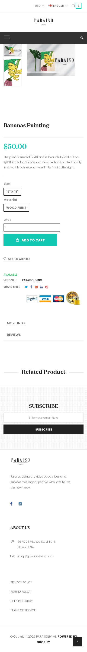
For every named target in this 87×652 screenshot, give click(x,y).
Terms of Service (22, 610)
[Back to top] (77, 641)
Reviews (14, 334)
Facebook (31, 287)
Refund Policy (20, 592)
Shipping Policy (21, 601)
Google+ (36, 287)
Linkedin (41, 287)
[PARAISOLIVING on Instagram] (20, 504)
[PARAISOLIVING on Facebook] (11, 504)
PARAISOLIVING (32, 280)
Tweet (26, 287)
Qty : (7, 220)
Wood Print (16, 208)
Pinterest (46, 287)
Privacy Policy (21, 582)
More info (16, 323)
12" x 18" (12, 192)
